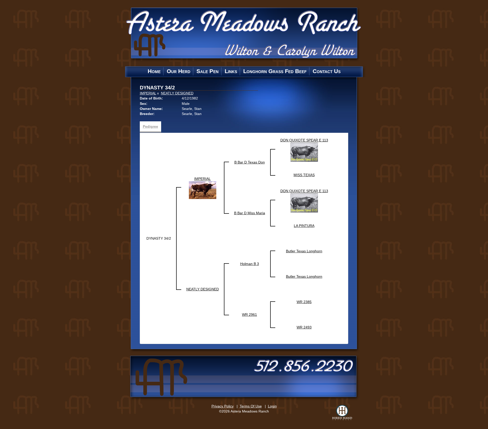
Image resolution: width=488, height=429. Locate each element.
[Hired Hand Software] (342, 412)
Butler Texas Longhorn (304, 251)
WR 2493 (304, 327)
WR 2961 (249, 314)
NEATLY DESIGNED (177, 93)
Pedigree (150, 126)
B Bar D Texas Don (249, 162)
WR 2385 (304, 302)
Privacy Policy (222, 406)
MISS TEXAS (304, 175)
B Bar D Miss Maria (249, 213)
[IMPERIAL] (202, 190)
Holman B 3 (249, 264)
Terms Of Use (251, 406)
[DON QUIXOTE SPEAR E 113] (304, 152)
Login (272, 406)
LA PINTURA (304, 226)
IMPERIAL (148, 93)
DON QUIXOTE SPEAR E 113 (304, 140)
